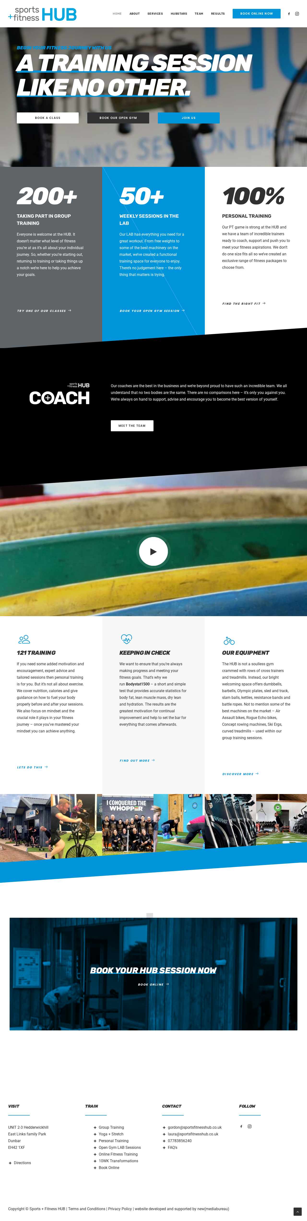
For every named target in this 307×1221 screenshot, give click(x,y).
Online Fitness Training (118, 1154)
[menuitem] (117, 13)
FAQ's (172, 1147)
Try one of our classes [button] (41, 311)
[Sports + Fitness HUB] (42, 13)
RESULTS (218, 13)
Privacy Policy (120, 1209)
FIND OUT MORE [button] (134, 761)
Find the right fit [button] (241, 304)
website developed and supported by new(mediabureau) (182, 1209)
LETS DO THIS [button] (29, 767)
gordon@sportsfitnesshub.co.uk (195, 1127)
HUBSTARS (179, 13)
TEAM (199, 13)
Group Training (111, 1127)
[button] (290, 13)
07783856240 (180, 1141)
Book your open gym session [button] (149, 311)
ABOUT (135, 13)
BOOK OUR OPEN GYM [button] (118, 118)
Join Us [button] (189, 118)
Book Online (109, 1167)
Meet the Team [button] (132, 426)
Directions (22, 1163)
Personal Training (114, 1141)
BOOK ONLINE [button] (150, 984)
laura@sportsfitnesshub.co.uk (193, 1134)
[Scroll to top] (298, 1211)
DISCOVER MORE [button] (237, 774)
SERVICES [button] (155, 13)
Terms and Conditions (86, 1209)
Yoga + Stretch (111, 1134)
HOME (117, 13)
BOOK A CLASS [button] (47, 118)
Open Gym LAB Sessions (120, 1147)
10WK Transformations (118, 1161)
